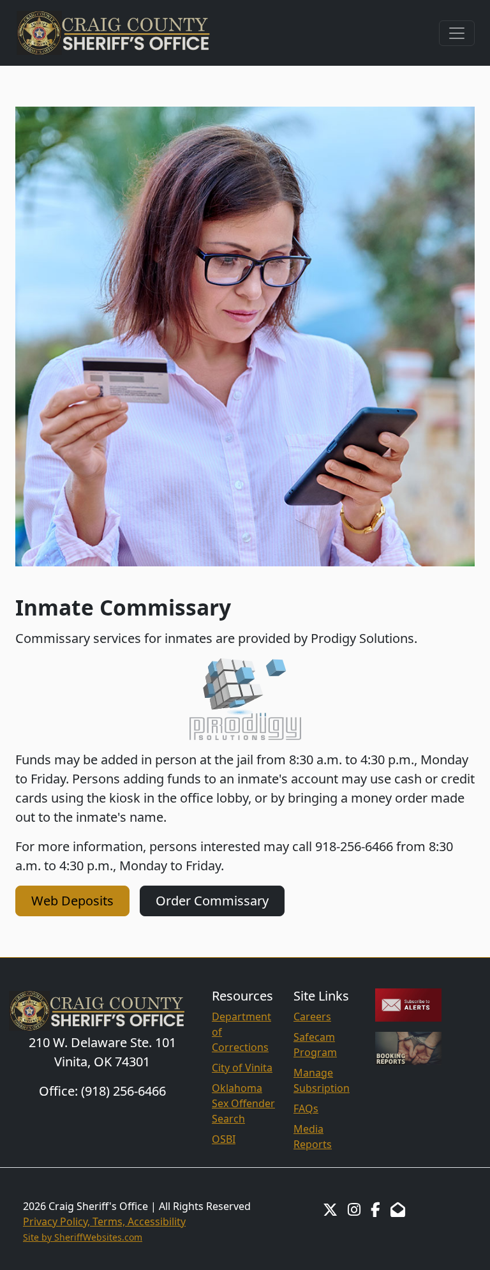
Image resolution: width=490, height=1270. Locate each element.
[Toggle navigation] (457, 33)
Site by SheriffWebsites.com (82, 1237)
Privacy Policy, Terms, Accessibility (104, 1221)
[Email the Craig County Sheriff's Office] (397, 1209)
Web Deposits (72, 900)
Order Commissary (212, 900)
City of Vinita (242, 1068)
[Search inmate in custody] (408, 1047)
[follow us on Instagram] (354, 1209)
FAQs (305, 1108)
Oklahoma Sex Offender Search (243, 1103)
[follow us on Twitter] (330, 1209)
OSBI (223, 1139)
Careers (312, 1016)
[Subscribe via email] (408, 1004)
